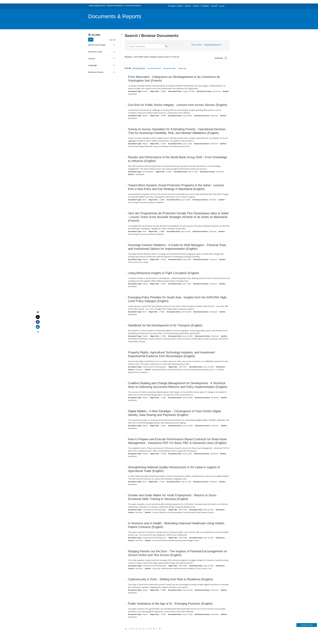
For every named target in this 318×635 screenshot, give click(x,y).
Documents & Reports (133, 6)
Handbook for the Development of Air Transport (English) (165, 325)
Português (205, 6)
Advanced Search (211, 45)
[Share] (38, 322)
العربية (222, 6)
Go (91, 39)
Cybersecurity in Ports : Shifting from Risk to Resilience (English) (170, 579)
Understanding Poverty (97, 6)
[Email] (38, 312)
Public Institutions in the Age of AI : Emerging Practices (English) (170, 603)
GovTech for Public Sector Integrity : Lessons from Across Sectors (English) (177, 105)
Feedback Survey (307, 625)
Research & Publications (115, 6)
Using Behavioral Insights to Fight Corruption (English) (163, 273)
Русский (214, 6)
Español (187, 6)
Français (196, 6)
